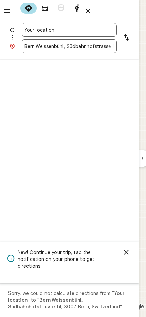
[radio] (28, 8)
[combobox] (69, 30)
